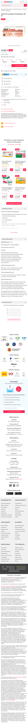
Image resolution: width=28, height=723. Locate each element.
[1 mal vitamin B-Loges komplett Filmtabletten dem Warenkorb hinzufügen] (24, 169)
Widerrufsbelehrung (10, 566)
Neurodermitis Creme (19, 549)
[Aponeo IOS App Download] (9, 493)
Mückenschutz (18, 557)
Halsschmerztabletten (5, 551)
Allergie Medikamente (19, 525)
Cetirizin (16, 533)
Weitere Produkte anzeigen (14, 203)
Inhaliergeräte (4, 557)
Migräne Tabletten (5, 505)
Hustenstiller (4, 547)
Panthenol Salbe (18, 559)
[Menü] (2, 2)
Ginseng (2, 539)
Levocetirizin (17, 535)
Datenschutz (11, 568)
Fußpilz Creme (18, 555)
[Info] (25, 74)
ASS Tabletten (4, 507)
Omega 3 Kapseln (5, 535)
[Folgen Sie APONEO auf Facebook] (11, 485)
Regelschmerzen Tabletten (6, 515)
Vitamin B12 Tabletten (5, 533)
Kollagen (3, 531)
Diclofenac (3, 509)
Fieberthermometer (19, 547)
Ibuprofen (3, 511)
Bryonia (16, 561)
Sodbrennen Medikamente (20, 505)
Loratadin (17, 537)
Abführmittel (17, 513)
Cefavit (16, 94)
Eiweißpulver (4, 527)
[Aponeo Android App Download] (18, 493)
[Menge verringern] (2, 65)
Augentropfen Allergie (19, 529)
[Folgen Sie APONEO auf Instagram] (17, 485)
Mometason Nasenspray (20, 531)
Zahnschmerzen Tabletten (6, 516)
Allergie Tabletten (18, 527)
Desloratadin (17, 539)
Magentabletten (18, 515)
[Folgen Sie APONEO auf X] (14, 485)
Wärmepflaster (18, 503)
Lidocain (16, 516)
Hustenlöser (3, 549)
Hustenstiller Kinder (5, 559)
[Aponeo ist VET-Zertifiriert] (24, 339)
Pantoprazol (17, 553)
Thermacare (17, 507)
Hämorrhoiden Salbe (19, 511)
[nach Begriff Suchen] (25, 5)
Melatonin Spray (4, 529)
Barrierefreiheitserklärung (14, 571)
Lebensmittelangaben (7, 239)
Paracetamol (3, 513)
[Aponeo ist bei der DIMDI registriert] (17, 339)
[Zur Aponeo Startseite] (8, 2)
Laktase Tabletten (4, 537)
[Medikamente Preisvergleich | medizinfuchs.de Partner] (20, 344)
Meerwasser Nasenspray (6, 555)
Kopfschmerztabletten (5, 503)
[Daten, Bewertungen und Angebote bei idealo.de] (14, 344)
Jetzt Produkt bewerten (14, 319)
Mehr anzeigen (14, 232)
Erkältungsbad (4, 553)
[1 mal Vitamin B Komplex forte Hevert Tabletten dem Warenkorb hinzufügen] (11, 169)
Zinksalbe (17, 551)
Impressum (4, 568)
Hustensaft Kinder (5, 561)
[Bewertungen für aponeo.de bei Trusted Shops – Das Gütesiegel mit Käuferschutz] (4, 338)
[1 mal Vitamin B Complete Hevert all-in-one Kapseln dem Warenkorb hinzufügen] (24, 196)
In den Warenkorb (19, 65)
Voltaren (17, 509)
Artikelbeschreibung (7, 208)
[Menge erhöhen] (8, 65)
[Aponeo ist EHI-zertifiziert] (11, 338)
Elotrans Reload (4, 525)
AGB (3, 566)
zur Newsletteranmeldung (14, 411)
